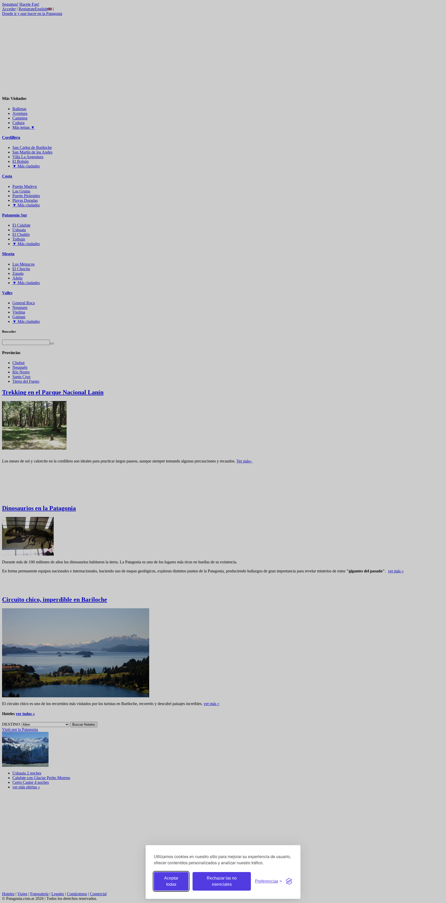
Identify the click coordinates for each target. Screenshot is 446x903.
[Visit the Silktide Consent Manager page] (289, 881)
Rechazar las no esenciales (222, 881)
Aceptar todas (171, 881)
